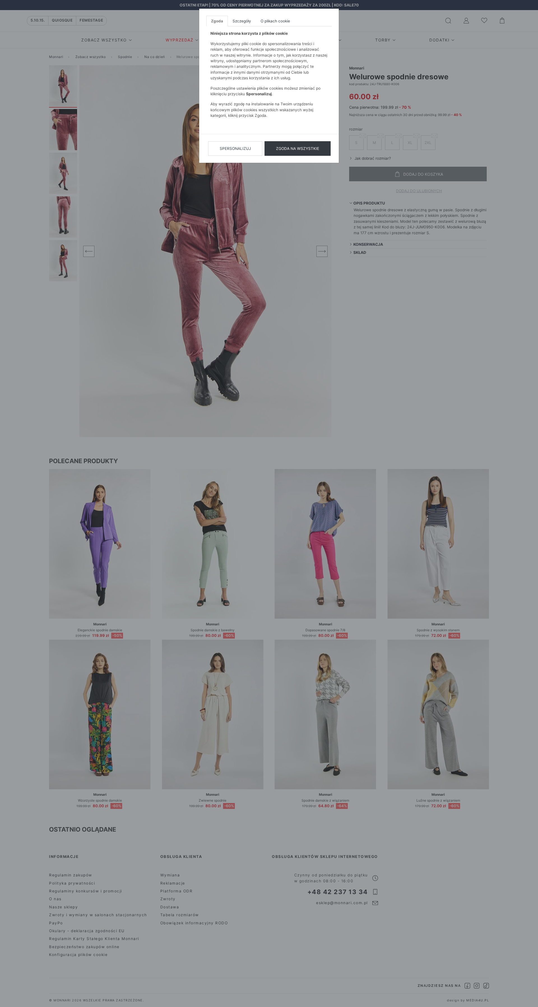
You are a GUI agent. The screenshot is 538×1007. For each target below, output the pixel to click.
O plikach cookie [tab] (275, 21)
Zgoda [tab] (217, 21)
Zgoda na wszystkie (297, 148)
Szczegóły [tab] (242, 21)
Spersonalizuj (235, 148)
